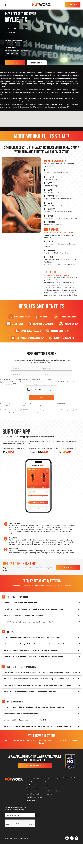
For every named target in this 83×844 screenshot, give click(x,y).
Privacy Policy (49, 794)
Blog (46, 785)
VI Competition (32, 791)
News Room (31, 800)
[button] (6, 5)
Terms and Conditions (70, 778)
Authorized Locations (34, 794)
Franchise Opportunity (34, 797)
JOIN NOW (73, 5)
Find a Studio (31, 782)
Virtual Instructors (33, 788)
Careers (47, 782)
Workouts (30, 785)
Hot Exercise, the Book (53, 779)
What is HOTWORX (33, 779)
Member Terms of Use (52, 791)
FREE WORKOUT (37, 63)
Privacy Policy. (47, 379)
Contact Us (48, 788)
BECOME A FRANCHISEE (35, 766)
